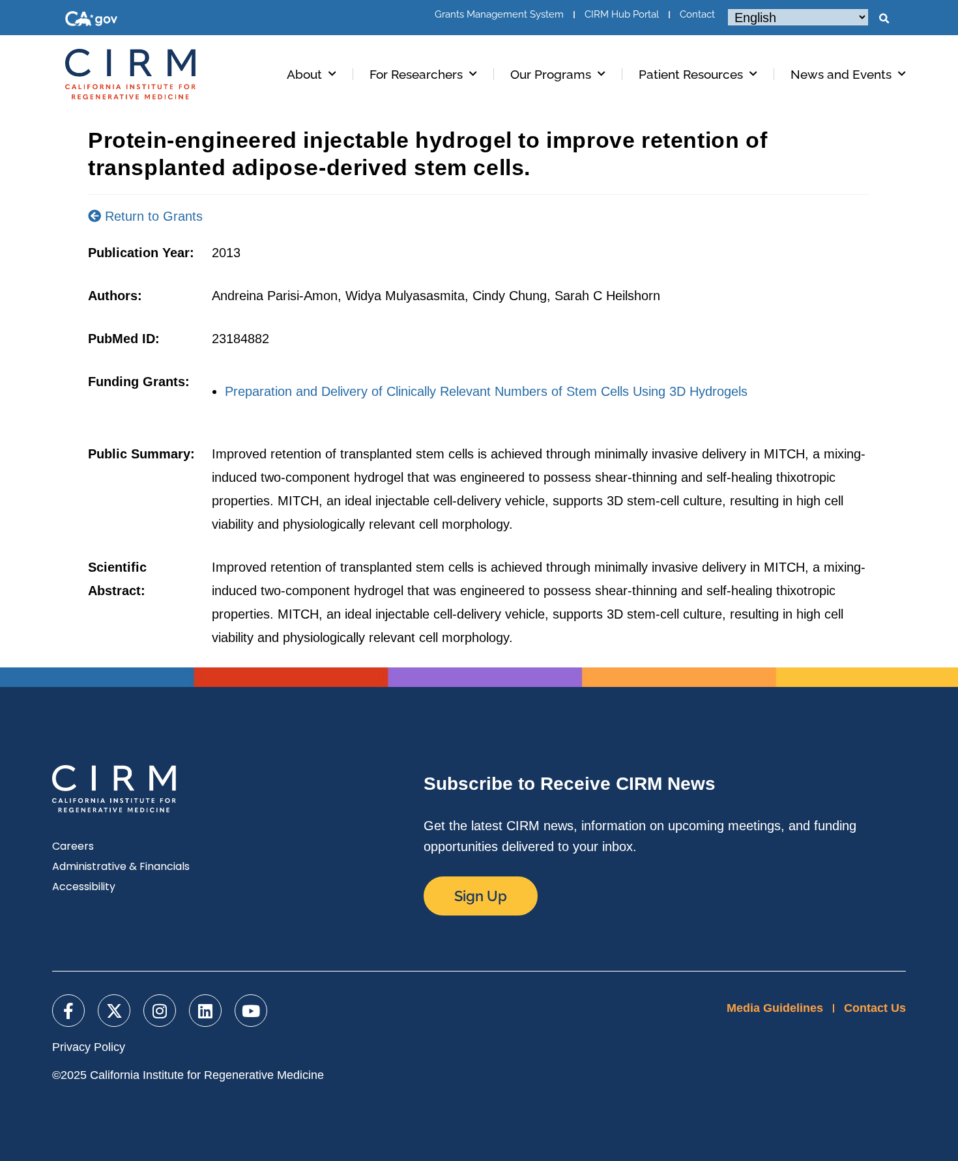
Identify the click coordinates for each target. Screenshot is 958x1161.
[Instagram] (159, 1010)
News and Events (841, 74)
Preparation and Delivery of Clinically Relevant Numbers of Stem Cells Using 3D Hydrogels (486, 391)
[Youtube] (251, 1010)
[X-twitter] (114, 1010)
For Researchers (416, 74)
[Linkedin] (205, 1010)
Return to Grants (152, 216)
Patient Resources (691, 74)
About (304, 74)
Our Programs (550, 74)
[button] (884, 19)
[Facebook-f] (68, 1010)
